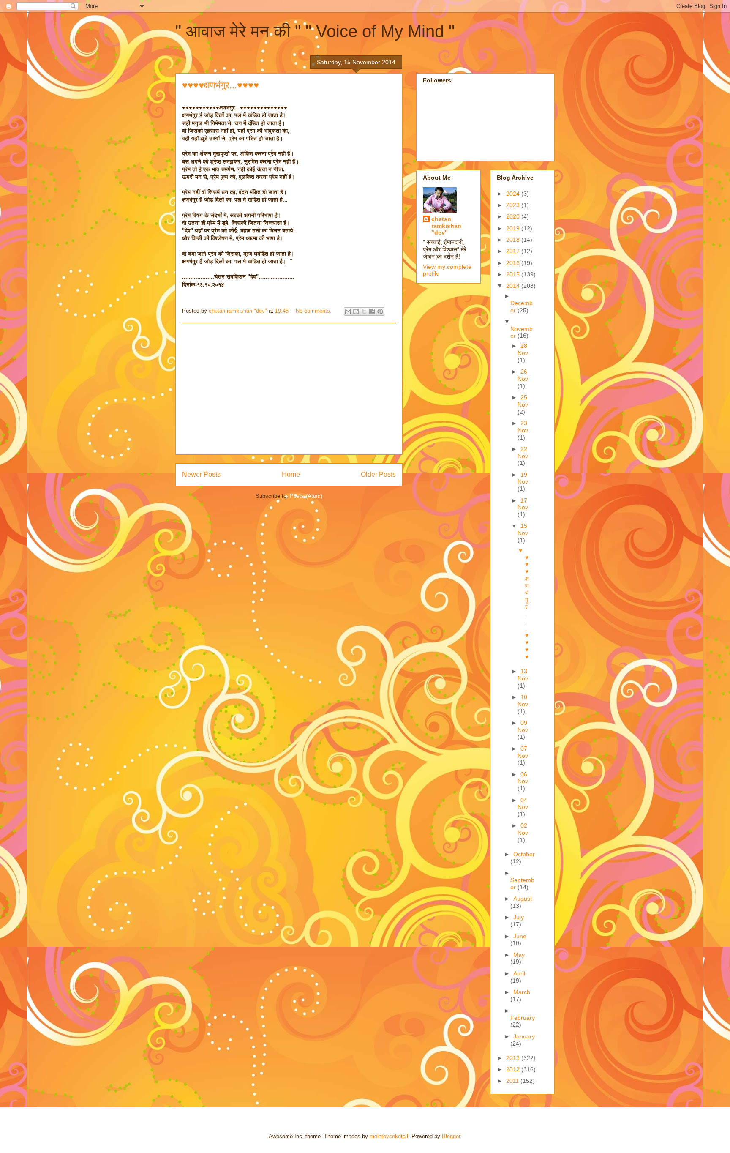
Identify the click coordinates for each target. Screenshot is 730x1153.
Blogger (451, 1136)
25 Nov (523, 401)
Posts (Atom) (306, 496)
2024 (513, 193)
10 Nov (523, 701)
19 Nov (523, 478)
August (522, 898)
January (524, 1036)
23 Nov (523, 427)
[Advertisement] (289, 389)
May (519, 954)
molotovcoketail (389, 1136)
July (518, 917)
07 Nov (523, 752)
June (519, 936)
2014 (513, 285)
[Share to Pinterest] (380, 311)
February (522, 1017)
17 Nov (523, 504)
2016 (513, 263)
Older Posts (378, 474)
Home (291, 474)
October (524, 854)
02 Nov (523, 829)
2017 (513, 251)
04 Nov (523, 804)
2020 (513, 216)
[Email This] (348, 311)
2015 (513, 274)
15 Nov (523, 529)
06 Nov (523, 778)
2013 (513, 1058)
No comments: (314, 311)
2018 (513, 239)
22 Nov (523, 452)
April (519, 973)
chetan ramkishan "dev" (446, 226)
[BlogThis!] (356, 311)
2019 (513, 228)
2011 (513, 1080)
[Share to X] (364, 311)
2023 (513, 205)
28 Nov (523, 349)
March (521, 992)
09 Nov (523, 726)
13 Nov (523, 675)
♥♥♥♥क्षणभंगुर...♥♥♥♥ (220, 85)
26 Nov (523, 375)
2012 (513, 1069)
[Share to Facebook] (372, 311)
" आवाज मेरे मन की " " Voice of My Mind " (315, 31)
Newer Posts (201, 474)
